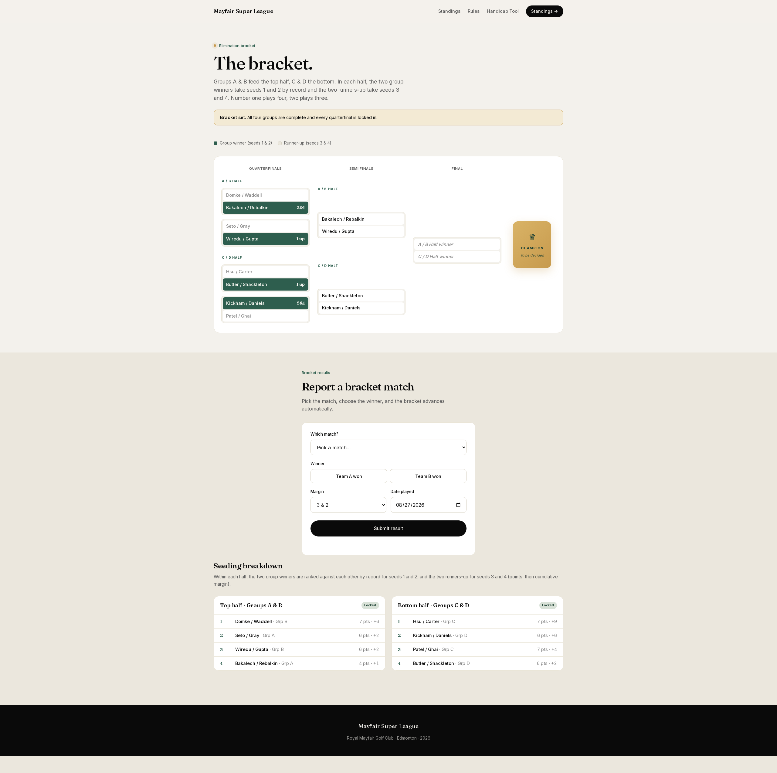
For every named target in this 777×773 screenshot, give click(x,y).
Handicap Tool (503, 11)
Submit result (388, 528)
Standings (449, 11)
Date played (402, 491)
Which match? (324, 434)
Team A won (349, 476)
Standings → (544, 11)
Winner (317, 463)
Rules (474, 11)
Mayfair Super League (243, 11)
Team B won (428, 476)
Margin (317, 491)
